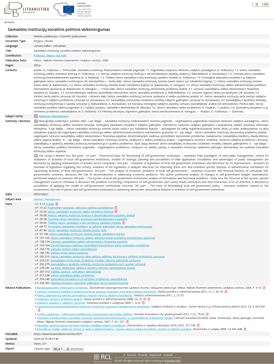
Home (10, 22)
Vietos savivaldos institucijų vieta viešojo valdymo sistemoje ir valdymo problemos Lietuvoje (108, 256)
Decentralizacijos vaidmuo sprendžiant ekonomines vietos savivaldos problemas (100, 245)
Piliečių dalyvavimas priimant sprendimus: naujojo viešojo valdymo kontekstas (84, 295)
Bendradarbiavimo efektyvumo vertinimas (62, 287)
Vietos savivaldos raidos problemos (73, 275)
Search (131, 355)
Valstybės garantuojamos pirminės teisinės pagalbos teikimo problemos (81, 325)
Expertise (154, 355)
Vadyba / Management (47, 199)
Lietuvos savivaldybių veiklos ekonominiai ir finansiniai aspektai (89, 241)
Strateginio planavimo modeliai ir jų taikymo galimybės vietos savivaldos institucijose (100, 226)
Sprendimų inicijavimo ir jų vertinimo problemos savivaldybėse (89, 279)
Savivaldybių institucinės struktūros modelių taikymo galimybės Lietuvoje (96, 260)
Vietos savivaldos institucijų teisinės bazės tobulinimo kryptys (87, 234)
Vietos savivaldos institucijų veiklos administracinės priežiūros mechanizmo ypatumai (103, 238)
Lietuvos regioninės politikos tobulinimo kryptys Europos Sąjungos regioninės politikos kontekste (96, 291)
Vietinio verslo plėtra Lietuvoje (69, 253)
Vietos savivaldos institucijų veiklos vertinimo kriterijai (80, 211)
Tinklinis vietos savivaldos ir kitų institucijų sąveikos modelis (84, 223)
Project (142, 355)
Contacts (168, 355)
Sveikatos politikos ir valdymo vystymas (61, 303)
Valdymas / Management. (54, 116)
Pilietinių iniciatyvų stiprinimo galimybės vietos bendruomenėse (89, 283)
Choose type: (42, 348)
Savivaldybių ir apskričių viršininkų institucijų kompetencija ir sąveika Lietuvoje (98, 264)
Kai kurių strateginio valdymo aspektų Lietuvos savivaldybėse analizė (93, 268)
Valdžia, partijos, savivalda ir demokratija (76, 271)
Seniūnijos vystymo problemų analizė (59, 299)
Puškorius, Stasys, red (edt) (50, 55)
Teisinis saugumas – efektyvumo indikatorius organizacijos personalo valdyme (85, 314)
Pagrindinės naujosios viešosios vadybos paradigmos (80, 207)
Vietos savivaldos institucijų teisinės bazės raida (77, 230)
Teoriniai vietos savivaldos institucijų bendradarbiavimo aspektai (87, 219)
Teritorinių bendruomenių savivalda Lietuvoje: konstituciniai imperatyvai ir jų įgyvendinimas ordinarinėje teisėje (105, 318)
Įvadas (50, 204)
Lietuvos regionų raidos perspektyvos (74, 249)
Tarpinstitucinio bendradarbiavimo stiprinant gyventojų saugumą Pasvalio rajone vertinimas (93, 306)
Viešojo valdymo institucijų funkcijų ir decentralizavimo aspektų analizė (91, 215)
